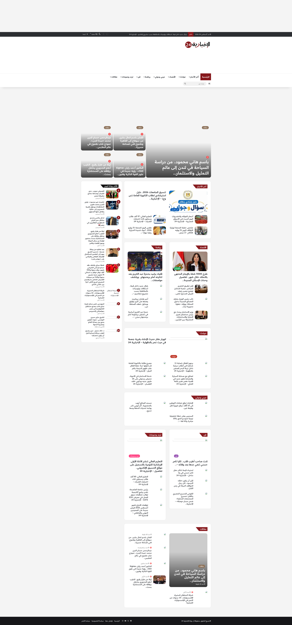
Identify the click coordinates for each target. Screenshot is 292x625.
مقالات (114, 77)
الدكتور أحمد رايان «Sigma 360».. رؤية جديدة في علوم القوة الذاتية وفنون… (129, 171)
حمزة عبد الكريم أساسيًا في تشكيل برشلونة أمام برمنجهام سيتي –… (138, 314)
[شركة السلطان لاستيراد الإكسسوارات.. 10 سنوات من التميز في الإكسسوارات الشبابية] (206, 592)
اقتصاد (172, 77)
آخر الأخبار (194, 77)
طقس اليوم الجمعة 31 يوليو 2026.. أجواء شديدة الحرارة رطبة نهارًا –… (140, 230)
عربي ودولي (160, 77)
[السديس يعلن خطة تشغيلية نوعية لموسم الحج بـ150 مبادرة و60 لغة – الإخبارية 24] (206, 416)
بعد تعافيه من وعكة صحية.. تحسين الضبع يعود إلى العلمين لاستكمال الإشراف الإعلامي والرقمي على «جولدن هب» (94, 254)
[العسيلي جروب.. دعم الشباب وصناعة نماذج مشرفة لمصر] (112, 194)
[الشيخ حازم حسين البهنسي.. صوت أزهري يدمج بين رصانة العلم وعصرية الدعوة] (112, 320)
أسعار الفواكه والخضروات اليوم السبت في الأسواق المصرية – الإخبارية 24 (163, 34)
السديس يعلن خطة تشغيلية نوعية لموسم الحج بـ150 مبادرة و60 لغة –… (181, 418)
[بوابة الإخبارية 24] (197, 44)
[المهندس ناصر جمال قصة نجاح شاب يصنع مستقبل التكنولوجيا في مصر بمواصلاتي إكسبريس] (112, 307)
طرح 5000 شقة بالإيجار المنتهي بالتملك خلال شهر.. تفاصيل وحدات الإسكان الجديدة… (190, 277)
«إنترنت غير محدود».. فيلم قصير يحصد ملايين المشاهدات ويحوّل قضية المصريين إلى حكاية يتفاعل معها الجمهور (94, 207)
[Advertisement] (146, 16)
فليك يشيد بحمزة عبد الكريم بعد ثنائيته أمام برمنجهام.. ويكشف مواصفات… (145, 277)
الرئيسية (205, 77)
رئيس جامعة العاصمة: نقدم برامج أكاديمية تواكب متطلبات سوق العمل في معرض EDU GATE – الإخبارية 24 (138, 494)
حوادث (183, 77)
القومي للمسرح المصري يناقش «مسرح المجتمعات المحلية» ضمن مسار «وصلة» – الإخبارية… (183, 498)
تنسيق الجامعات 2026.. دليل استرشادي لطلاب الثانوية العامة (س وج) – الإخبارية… (147, 195)
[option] (146, 151)
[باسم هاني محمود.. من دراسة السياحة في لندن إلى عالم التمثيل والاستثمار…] (178, 151)
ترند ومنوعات (127, 77)
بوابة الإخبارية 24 (186, 621)
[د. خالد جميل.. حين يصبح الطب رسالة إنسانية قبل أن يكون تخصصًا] (112, 334)
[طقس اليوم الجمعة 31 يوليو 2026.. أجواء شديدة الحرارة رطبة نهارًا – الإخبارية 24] (159, 230)
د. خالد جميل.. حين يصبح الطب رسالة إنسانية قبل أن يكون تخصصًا (94, 333)
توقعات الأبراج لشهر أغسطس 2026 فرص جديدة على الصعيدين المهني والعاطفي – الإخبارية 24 (139, 510)
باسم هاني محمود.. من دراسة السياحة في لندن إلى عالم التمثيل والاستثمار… (182, 167)
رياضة (147, 77)
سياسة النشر (86, 621)
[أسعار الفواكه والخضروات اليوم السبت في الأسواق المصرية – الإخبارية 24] (201, 219)
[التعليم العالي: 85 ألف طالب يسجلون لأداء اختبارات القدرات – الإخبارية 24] (161, 476)
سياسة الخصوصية (98, 621)
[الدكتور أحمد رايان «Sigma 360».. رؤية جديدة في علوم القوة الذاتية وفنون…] (129, 164)
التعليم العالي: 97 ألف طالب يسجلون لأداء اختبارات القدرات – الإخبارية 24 (140, 219)
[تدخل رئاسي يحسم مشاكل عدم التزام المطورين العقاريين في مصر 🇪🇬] (112, 221)
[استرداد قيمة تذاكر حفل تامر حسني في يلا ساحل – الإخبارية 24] (206, 470)
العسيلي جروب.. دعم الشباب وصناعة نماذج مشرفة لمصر (96, 193)
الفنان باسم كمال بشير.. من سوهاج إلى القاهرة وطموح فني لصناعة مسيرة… (140, 540)
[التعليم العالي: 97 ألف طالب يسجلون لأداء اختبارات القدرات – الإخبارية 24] (159, 219)
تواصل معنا (109, 621)
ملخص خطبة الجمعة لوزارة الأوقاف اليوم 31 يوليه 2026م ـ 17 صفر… (181, 230)
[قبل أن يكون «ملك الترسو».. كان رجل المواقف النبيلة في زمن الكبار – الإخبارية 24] (206, 480)
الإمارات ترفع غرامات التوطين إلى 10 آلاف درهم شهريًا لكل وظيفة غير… (181, 405)
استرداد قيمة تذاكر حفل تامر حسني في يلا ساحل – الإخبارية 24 (183, 472)
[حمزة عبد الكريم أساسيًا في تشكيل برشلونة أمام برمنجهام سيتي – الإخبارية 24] (161, 312)
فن (139, 77)
